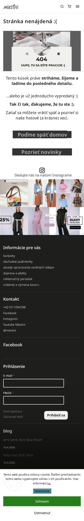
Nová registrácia (12, 411)
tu (48, 483)
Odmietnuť (42, 513)
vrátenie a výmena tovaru (21, 285)
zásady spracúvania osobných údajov (28, 267)
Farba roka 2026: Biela (18, 455)
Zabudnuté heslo (13, 417)
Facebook (9, 313)
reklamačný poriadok (17, 279)
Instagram (10, 319)
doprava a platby (14, 273)
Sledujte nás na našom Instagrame (43, 175)
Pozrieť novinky (42, 151)
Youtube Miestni (14, 324)
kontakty (9, 256)
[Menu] (77, 6)
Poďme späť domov (42, 134)
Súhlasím (42, 501)
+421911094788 (14, 307)
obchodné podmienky (18, 261)
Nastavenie (42, 491)
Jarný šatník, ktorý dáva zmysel (22, 440)
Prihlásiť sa (56, 415)
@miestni (9, 330)
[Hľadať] (62, 6)
